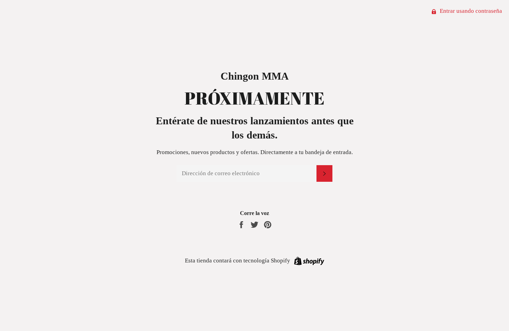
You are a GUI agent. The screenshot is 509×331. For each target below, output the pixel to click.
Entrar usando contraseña (470, 11)
